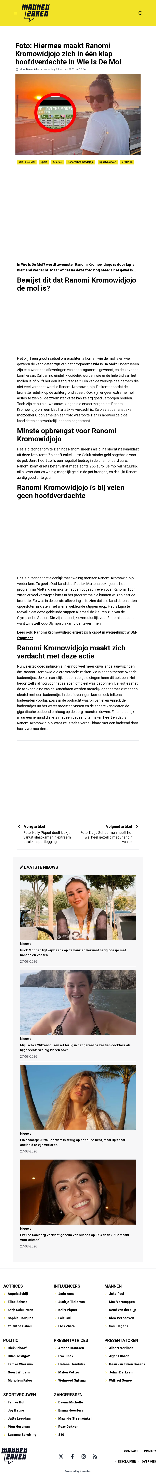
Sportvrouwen (107, 162)
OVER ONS (149, 1461)
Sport (44, 162)
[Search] (140, 13)
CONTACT (131, 1451)
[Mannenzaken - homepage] (35, 13)
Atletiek (57, 162)
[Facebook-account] (72, 1456)
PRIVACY (150, 1451)
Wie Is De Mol (27, 162)
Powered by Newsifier (78, 1471)
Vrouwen (127, 162)
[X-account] (60, 1456)
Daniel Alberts (34, 69)
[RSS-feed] (95, 1456)
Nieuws (25, 944)
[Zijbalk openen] (15, 13)
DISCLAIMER (127, 1461)
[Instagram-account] (83, 1456)
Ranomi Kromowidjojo (81, 162)
